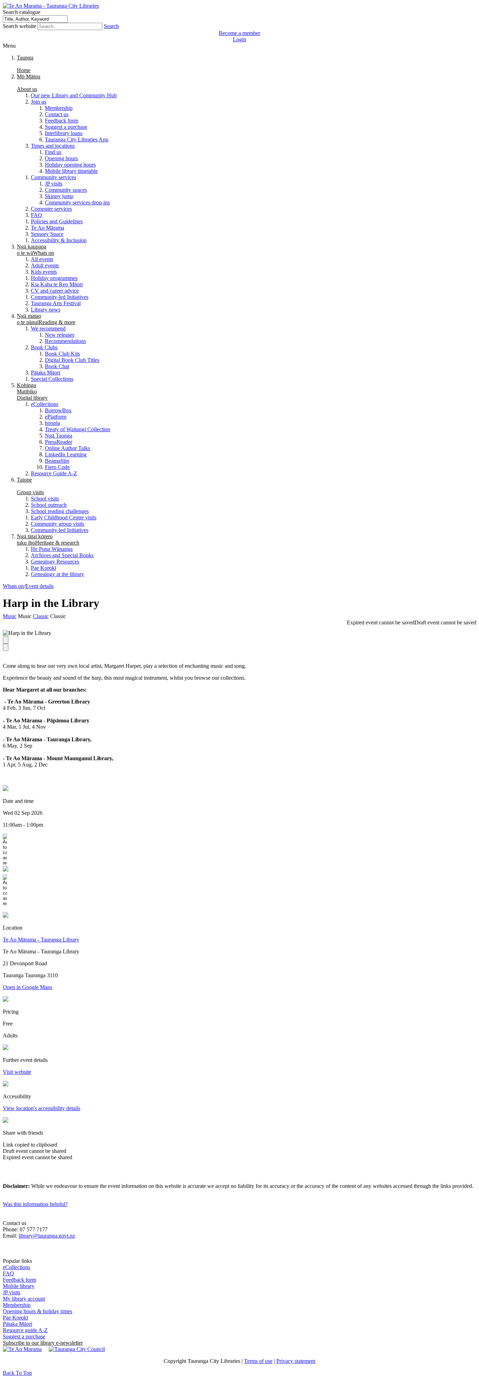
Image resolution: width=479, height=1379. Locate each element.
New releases (59, 335)
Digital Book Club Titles (72, 360)
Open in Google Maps (27, 987)
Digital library (32, 391)
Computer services (51, 209)
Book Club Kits (62, 354)
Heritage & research (48, 539)
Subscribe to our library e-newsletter (43, 1343)
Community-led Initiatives (59, 297)
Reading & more (46, 319)
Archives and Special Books (62, 555)
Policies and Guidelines (57, 221)
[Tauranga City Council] (77, 1349)
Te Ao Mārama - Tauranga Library (41, 940)
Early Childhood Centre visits (63, 517)
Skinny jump (59, 196)
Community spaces (66, 190)
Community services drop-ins (77, 202)
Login (239, 39)
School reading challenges (60, 511)
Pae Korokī (43, 568)
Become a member (239, 33)
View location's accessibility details (41, 1108)
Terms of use (258, 1361)
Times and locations (53, 146)
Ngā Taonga (58, 436)
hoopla (52, 423)
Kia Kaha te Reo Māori (57, 284)
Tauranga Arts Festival (56, 303)
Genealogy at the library (57, 574)
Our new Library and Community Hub (74, 95)
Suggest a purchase (66, 127)
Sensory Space (47, 234)
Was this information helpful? (35, 1204)
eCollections (44, 404)
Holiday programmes (54, 278)
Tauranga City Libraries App (76, 139)
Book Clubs (44, 347)
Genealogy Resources (55, 562)
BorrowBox (58, 410)
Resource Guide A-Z (54, 473)
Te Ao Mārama (47, 228)
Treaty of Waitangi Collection (77, 429)
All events (42, 259)
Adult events (45, 265)
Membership (59, 108)
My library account (24, 1299)
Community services (53, 177)
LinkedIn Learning (66, 454)
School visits (45, 499)
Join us (38, 102)
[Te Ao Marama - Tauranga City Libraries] (51, 6)
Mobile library (18, 1286)
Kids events (44, 272)
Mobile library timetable (71, 171)
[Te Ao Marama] (22, 1349)
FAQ (36, 215)
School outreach (49, 505)
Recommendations (65, 341)
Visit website (17, 1072)
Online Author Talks (67, 448)
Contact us (56, 114)
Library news (45, 310)
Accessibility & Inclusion (59, 240)
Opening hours (61, 158)
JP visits (53, 184)
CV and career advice (55, 291)
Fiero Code (57, 467)
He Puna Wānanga (52, 549)
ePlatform (55, 417)
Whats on (35, 250)
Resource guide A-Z (25, 1330)
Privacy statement (295, 1361)
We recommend (48, 328)
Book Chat (57, 366)
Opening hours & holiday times (37, 1311)
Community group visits (57, 524)
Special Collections (52, 379)
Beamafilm (57, 461)
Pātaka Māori (45, 373)
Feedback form (61, 121)
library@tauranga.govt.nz (47, 1236)
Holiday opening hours (70, 165)
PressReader (58, 442)
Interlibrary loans (63, 133)
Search (111, 26)
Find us (53, 152)
